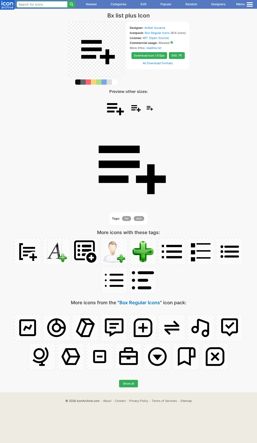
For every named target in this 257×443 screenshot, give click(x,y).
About (107, 401)
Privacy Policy (138, 401)
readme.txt (153, 48)
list (126, 218)
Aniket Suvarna (154, 28)
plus (139, 218)
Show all (128, 383)
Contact (120, 401)
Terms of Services (164, 401)
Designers (218, 4)
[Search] (71, 4)
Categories (118, 4)
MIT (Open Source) (156, 38)
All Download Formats (158, 63)
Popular (166, 4)
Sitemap (186, 401)
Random (191, 4)
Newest (91, 4)
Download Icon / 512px (149, 55)
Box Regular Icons (157, 33)
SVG (143, 4)
